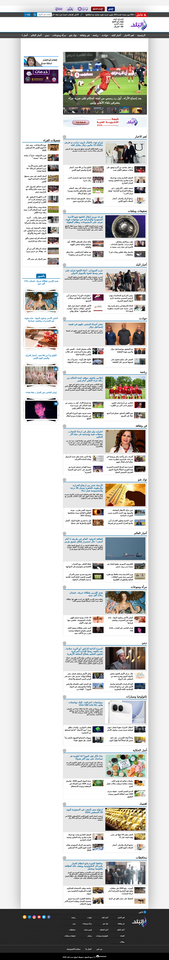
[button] (144, 78)
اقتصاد (122, 936)
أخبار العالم (36, 35)
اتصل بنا (88, 949)
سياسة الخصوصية (73, 949)
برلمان (89, 936)
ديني (47, 35)
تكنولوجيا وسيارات (102, 936)
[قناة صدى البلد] (111, 9)
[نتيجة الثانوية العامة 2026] (105, 127)
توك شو (73, 35)
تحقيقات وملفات (70, 936)
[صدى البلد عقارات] (70, 9)
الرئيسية (141, 35)
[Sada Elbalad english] (58, 9)
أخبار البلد (116, 35)
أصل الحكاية (104, 930)
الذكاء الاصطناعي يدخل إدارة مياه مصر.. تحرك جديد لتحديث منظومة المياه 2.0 (72, 15)
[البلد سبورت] (98, 9)
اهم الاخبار (129, 35)
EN (28, 15)
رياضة (96, 35)
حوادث (105, 35)
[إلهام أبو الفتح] (41, 66)
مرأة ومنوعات (59, 35)
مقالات (122, 942)
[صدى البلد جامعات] (82, 9)
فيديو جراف (88, 930)
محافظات (72, 930)
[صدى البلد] (138, 24)
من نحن (99, 949)
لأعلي (141, 912)
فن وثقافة (85, 35)
